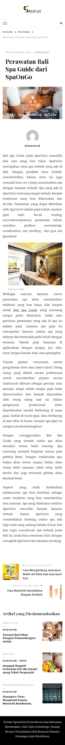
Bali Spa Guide (25, 310)
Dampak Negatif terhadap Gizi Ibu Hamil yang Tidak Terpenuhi (20, 669)
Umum (23, 661)
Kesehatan (42, 52)
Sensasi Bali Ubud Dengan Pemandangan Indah (19, 638)
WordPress (42, 736)
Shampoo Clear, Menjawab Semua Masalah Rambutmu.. (17, 700)
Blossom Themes (48, 731)
